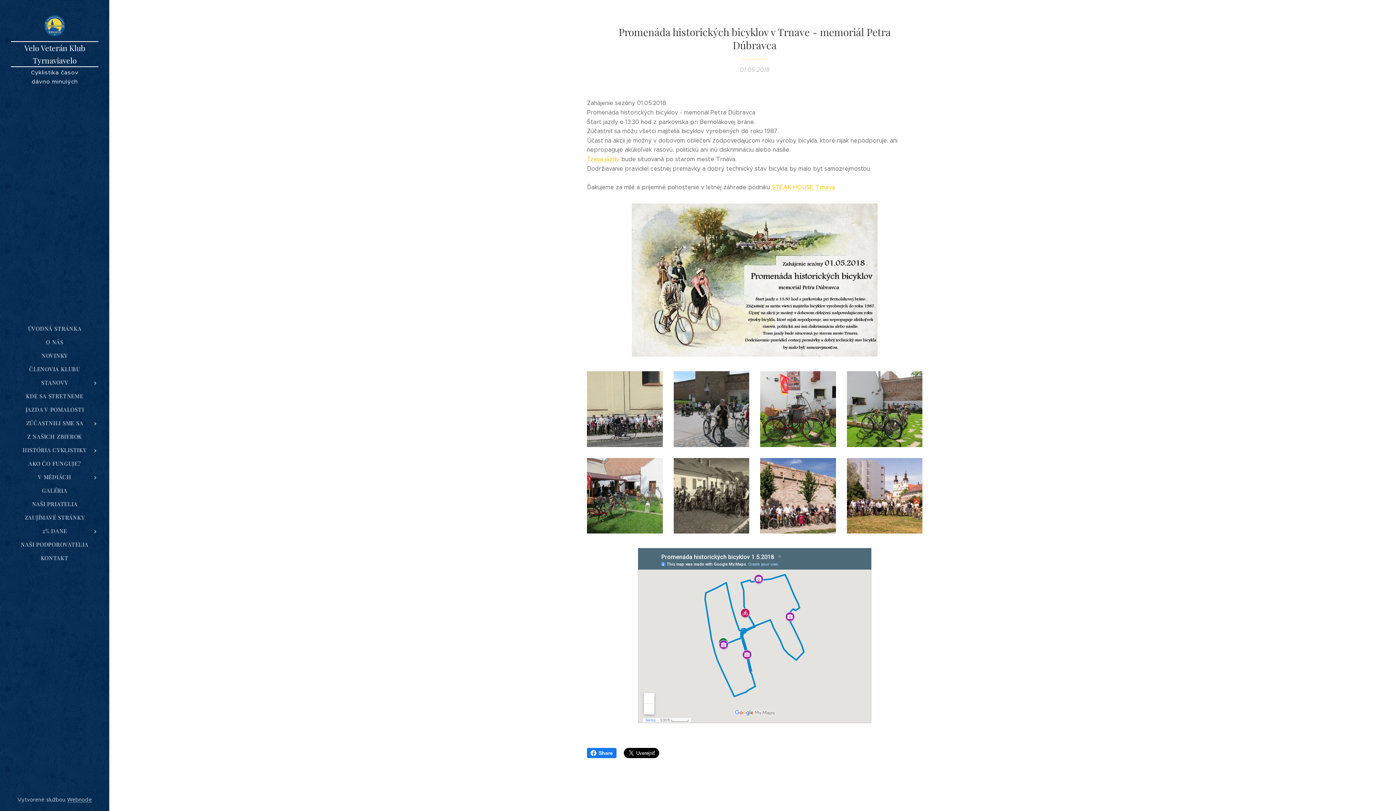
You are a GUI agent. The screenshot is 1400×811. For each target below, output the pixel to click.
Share (606, 753)
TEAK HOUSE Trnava (805, 187)
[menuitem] (54, 329)
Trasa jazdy (603, 159)
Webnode (79, 799)
